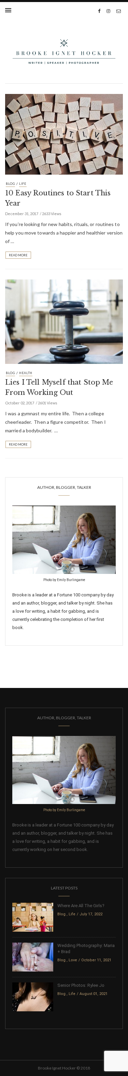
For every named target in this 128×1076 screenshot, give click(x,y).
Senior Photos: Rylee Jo (80, 985)
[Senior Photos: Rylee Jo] (32, 996)
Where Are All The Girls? (80, 905)
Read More (18, 255)
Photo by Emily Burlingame (64, 580)
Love (73, 960)
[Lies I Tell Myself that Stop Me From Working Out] (64, 321)
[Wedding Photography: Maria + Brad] (32, 956)
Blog (10, 184)
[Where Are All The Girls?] (32, 916)
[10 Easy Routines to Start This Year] (64, 133)
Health (25, 373)
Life (23, 184)
